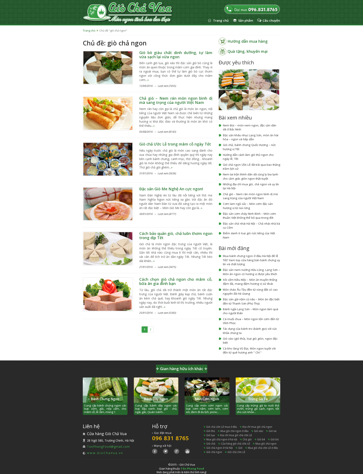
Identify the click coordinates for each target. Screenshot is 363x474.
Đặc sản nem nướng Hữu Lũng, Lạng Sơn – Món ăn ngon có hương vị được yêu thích (251, 272)
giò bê (261, 439)
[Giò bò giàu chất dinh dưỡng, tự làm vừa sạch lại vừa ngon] (108, 67)
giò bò (275, 439)
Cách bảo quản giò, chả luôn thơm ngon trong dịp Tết (175, 235)
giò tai (272, 431)
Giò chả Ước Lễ (236, 452)
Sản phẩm (245, 20)
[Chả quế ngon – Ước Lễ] (234, 79)
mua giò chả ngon (265, 443)
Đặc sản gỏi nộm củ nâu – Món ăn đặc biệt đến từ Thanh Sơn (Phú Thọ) (251, 301)
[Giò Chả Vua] (139, 13)
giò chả (210, 443)
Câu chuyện (271, 20)
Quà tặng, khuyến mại (248, 51)
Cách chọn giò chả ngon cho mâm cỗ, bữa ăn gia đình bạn (175, 281)
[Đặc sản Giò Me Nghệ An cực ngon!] (108, 203)
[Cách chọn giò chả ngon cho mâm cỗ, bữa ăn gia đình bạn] (108, 294)
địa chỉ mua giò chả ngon (257, 427)
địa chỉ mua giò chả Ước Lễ (236, 435)
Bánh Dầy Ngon (156, 399)
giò (240, 448)
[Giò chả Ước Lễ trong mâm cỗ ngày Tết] (108, 159)
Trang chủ (221, 20)
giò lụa (210, 435)
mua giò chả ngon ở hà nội (221, 439)
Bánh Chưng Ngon (105, 399)
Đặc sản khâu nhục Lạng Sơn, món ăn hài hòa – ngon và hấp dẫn (250, 137)
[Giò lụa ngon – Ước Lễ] (264, 100)
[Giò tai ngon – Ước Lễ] (264, 79)
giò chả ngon (214, 452)
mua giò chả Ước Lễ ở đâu (263, 448)
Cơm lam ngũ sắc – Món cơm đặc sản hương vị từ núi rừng (248, 206)
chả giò (247, 439)
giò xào (258, 431)
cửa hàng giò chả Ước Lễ (235, 443)
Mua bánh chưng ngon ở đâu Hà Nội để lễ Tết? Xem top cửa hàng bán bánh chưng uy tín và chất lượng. (251, 260)
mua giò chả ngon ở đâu (234, 431)
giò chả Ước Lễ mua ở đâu (221, 427)
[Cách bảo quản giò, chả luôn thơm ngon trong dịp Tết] (108, 248)
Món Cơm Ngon (207, 399)
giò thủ (210, 431)
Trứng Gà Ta (258, 399)
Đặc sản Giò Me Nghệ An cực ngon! (171, 188)
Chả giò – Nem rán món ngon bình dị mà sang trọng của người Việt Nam (175, 100)
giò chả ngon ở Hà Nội (219, 448)
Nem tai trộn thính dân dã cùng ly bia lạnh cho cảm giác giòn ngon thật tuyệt (250, 176)
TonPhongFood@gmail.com (108, 447)
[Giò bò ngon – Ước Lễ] (234, 100)
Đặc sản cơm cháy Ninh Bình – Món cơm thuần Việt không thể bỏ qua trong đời (249, 216)
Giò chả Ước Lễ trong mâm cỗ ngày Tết (175, 144)
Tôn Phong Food (192, 468)
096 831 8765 (170, 438)
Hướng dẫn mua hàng (248, 41)
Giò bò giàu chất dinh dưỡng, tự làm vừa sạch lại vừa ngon (175, 54)
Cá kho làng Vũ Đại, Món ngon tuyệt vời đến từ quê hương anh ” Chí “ (249, 350)
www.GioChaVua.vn (105, 453)
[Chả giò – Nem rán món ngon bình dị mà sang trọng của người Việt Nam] (108, 113)
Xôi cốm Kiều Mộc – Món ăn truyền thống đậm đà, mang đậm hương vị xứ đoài (250, 282)
